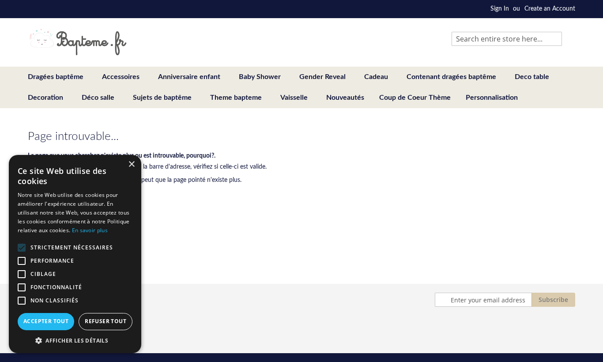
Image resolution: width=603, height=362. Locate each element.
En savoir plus (90, 230)
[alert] (75, 254)
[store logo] (78, 42)
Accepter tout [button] (45, 321)
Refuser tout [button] (105, 321)
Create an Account (549, 9)
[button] (75, 340)
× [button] (131, 164)
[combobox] (507, 39)
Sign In (499, 9)
